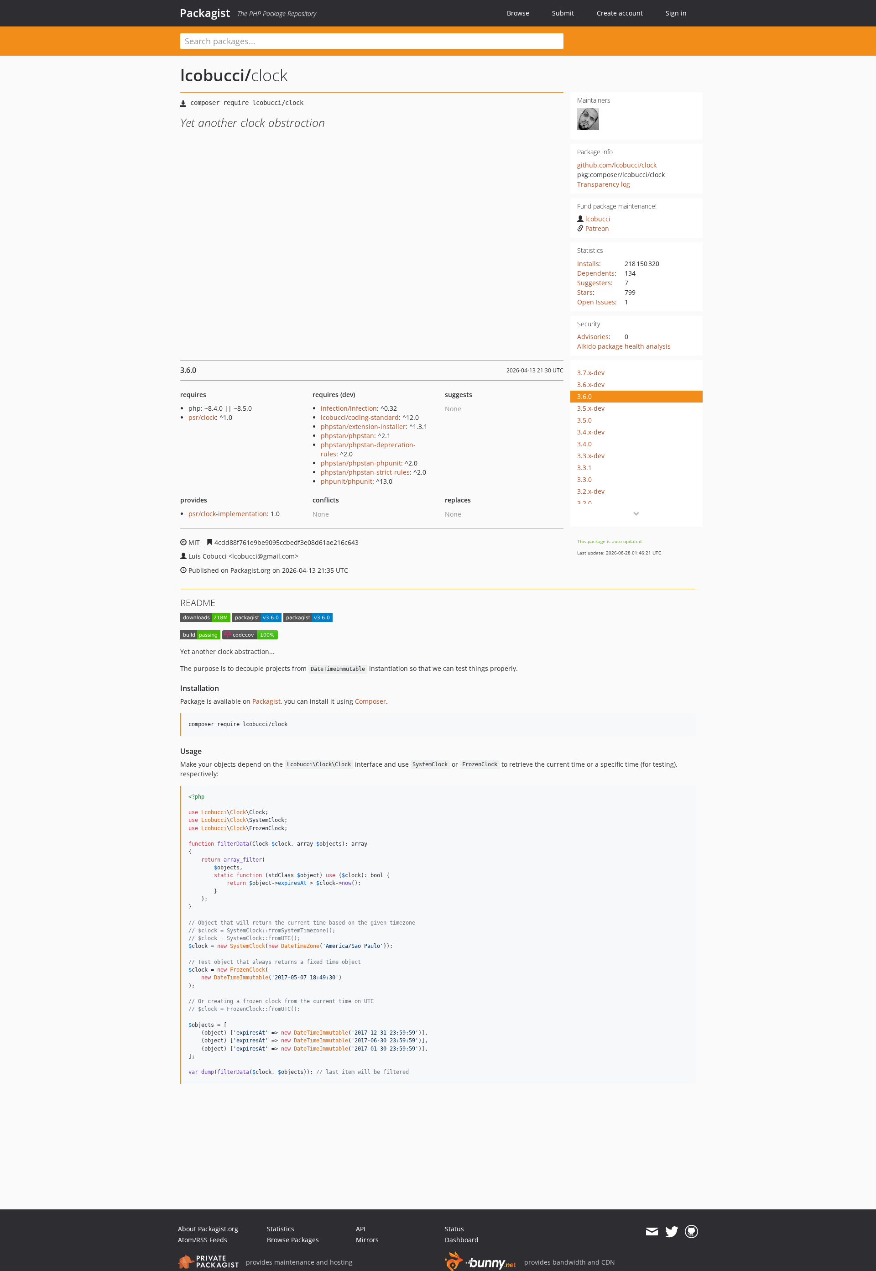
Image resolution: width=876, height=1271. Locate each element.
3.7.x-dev (591, 372)
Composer (370, 701)
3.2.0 (584, 503)
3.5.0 (584, 420)
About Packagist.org (208, 1228)
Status (454, 1228)
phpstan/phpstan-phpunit (361, 463)
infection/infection (349, 408)
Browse (518, 13)
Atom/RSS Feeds (202, 1239)
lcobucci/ (215, 75)
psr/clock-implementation (227, 513)
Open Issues (596, 302)
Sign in (676, 13)
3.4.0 (584, 443)
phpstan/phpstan (347, 435)
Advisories (593, 336)
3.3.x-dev (591, 455)
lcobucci (597, 218)
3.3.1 (584, 467)
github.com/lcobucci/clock (617, 165)
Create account (620, 13)
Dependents (596, 273)
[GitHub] (691, 1232)
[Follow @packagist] (671, 1232)
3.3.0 (584, 479)
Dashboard (462, 1239)
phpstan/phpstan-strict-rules (365, 472)
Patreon (597, 228)
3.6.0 (584, 396)
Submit (563, 13)
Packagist (205, 12)
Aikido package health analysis (624, 346)
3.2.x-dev (591, 491)
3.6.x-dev (591, 384)
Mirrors (367, 1239)
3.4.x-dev (591, 432)
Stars (585, 292)
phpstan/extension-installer (363, 426)
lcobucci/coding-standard (360, 417)
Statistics (280, 1228)
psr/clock (202, 417)
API (360, 1228)
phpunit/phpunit (346, 481)
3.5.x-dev (591, 408)
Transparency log (603, 184)
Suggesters (594, 282)
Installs (588, 263)
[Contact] (651, 1232)
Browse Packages (293, 1239)
